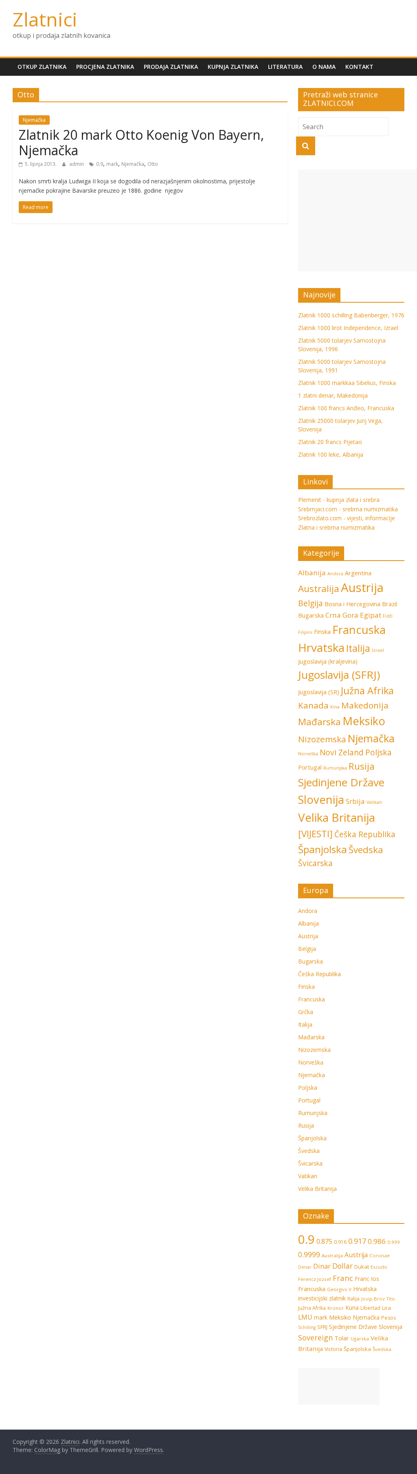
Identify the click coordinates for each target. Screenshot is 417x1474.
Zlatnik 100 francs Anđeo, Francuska (346, 408)
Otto (152, 164)
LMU (305, 1317)
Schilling (307, 1327)
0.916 (340, 1242)
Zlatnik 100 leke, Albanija (330, 454)
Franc (343, 1278)
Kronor (335, 1308)
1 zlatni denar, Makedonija (333, 395)
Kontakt (359, 66)
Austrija (362, 587)
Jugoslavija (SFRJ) (339, 674)
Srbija (355, 801)
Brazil (389, 604)
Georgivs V (339, 1289)
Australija (318, 588)
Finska (322, 632)
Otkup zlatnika (42, 66)
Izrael (378, 650)
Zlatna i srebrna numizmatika (336, 527)
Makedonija (364, 705)
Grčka (305, 1012)
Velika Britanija (336, 817)
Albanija (312, 572)
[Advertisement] (357, 220)
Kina (335, 707)
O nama (324, 66)
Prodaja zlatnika (171, 66)
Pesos (388, 1317)
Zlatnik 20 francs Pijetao (330, 442)
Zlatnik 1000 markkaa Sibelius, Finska (347, 383)
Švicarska (315, 863)
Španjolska (322, 849)
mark (112, 164)
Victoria (333, 1349)
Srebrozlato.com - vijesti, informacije (346, 518)
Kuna (352, 1307)
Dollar (342, 1266)
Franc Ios (367, 1279)
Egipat (370, 615)
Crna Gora (341, 615)
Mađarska (319, 721)
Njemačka (34, 120)
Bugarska (311, 615)
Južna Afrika (367, 690)
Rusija (362, 766)
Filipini (305, 632)
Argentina (358, 573)
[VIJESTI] (315, 833)
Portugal (310, 767)
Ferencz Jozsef (314, 1279)
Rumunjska (335, 768)
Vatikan (374, 802)
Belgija (310, 603)
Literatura (285, 66)
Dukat (361, 1266)
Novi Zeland (342, 752)
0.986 (377, 1241)
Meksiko (363, 720)
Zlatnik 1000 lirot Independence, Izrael (348, 328)
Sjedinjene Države (341, 782)
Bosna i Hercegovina (352, 604)
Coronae (379, 1255)
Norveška (308, 754)
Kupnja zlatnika (233, 66)
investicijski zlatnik (322, 1298)
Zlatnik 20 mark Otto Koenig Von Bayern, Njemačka (141, 142)
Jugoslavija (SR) (318, 692)
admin (77, 164)
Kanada (313, 705)
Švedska (366, 849)
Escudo (379, 1267)
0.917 (357, 1241)
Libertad (370, 1308)
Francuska (359, 629)
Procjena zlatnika (105, 66)
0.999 (393, 1242)
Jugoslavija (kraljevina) (328, 661)
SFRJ (322, 1327)
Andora (335, 573)
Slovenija (321, 799)
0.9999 (309, 1254)
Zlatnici (45, 19)
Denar (305, 1267)
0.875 (324, 1241)
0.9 (99, 164)
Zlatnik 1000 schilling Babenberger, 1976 (351, 315)
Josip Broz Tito (378, 1299)
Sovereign (315, 1337)
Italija (358, 648)
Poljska (378, 752)
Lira (386, 1307)
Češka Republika (364, 834)
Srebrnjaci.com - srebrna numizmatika (348, 509)
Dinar (322, 1266)
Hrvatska (321, 647)
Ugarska (360, 1338)
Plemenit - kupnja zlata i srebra (339, 500)
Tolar (341, 1338)
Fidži (388, 616)
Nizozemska (322, 739)
